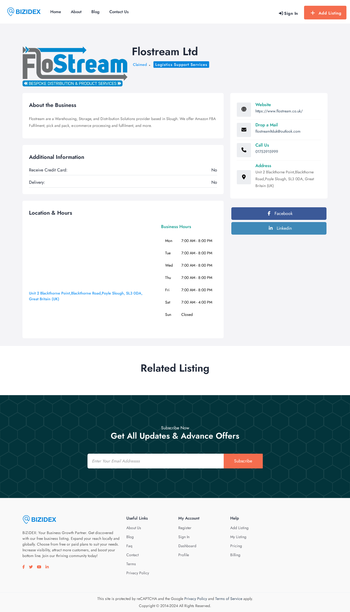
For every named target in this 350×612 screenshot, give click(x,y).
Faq (129, 546)
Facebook (283, 213)
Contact (132, 555)
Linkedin (283, 228)
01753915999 (266, 151)
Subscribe (243, 461)
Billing (235, 555)
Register (184, 528)
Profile (183, 555)
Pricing (236, 546)
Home (55, 12)
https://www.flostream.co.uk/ (279, 111)
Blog (95, 12)
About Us (133, 528)
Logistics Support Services (181, 64)
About (76, 12)
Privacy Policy (137, 573)
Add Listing (330, 13)
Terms (131, 564)
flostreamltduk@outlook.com (278, 131)
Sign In (183, 537)
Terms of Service (228, 598)
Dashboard (187, 546)
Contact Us (119, 12)
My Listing (238, 537)
